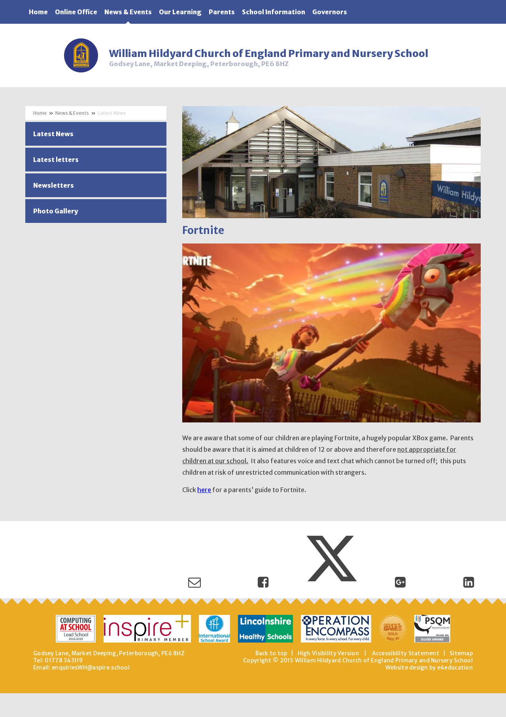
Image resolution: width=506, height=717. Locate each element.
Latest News (112, 113)
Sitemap (461, 653)
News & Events (72, 113)
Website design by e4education (429, 667)
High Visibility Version (328, 653)
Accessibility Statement (405, 653)
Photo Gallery (55, 211)
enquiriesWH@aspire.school (91, 667)
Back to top (271, 653)
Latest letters (56, 160)
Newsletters (53, 185)
